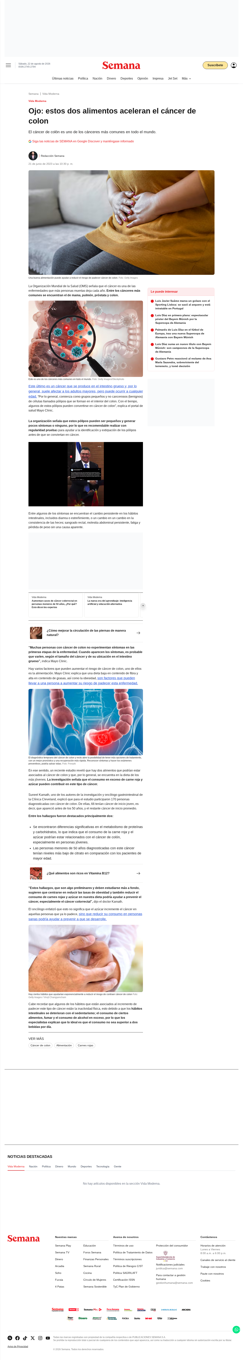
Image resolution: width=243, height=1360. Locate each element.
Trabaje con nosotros (213, 1266)
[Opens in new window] (17, 1338)
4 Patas (59, 1286)
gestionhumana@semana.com (174, 1282)
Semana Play (63, 1245)
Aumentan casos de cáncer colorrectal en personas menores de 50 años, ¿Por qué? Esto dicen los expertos (54, 604)
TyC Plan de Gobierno (126, 1286)
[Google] (10, 1338)
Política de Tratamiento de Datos (132, 1252)
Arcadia (59, 1266)
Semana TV (62, 1252)
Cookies (205, 1280)
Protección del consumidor (172, 1245)
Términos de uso (123, 1245)
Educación (89, 1245)
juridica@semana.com (169, 1268)
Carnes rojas (85, 1045)
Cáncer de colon (40, 1045)
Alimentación (64, 1045)
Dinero (59, 1259)
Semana (33, 93)
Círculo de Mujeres (94, 1279)
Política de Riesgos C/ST (128, 1266)
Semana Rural (92, 1266)
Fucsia (59, 1279)
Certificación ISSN (124, 1279)
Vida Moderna (50, 93)
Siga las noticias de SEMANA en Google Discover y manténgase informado (83, 141)
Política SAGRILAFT (125, 1272)
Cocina (87, 1272)
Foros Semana (92, 1252)
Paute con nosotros (212, 1273)
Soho (58, 1272)
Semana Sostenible (95, 1286)
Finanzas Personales (96, 1259)
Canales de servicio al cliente (217, 1260)
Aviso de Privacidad (22, 1346)
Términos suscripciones (127, 1259)
